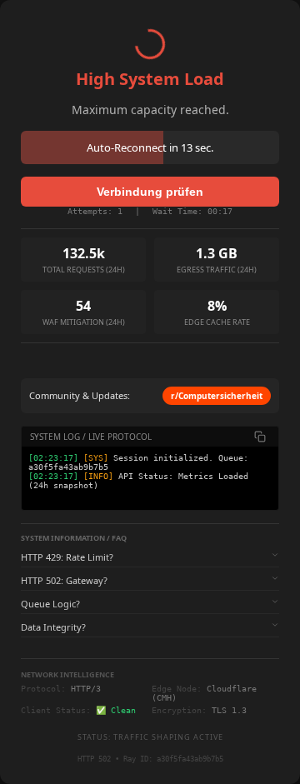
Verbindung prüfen (150, 191)
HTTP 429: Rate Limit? (67, 557)
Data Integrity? (53, 627)
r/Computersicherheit (216, 396)
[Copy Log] (260, 436)
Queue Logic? (50, 603)
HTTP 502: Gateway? (64, 580)
